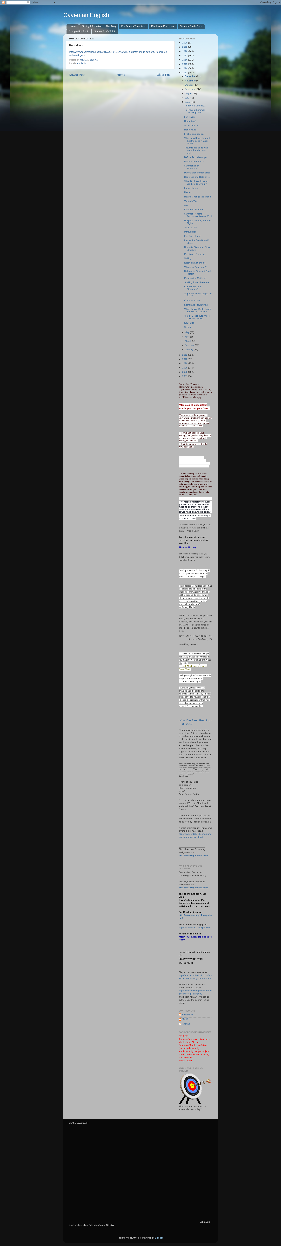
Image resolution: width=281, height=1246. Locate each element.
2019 (185, 47)
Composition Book (78, 31)
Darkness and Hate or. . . (197, 177)
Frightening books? (194, 134)
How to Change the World (197, 197)
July (187, 98)
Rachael (186, 1024)
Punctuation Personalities (197, 173)
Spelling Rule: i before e (196, 282)
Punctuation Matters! (195, 278)
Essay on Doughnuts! (195, 263)
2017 (185, 55)
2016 (185, 60)
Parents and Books (194, 161)
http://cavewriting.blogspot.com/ (195, 927)
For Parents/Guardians (133, 26)
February (190, 345)
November (190, 81)
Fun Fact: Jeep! (192, 236)
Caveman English (86, 15)
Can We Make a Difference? (192, 287)
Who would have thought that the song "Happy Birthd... (197, 141)
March (188, 341)
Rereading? (190, 121)
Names (188, 192)
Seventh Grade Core (191, 26)
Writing (187, 258)
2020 (185, 43)
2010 (185, 363)
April (187, 337)
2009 (185, 368)
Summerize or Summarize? (192, 167)
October (189, 85)
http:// (182, 959)
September (191, 89)
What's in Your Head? (195, 267)
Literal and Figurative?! (196, 305)
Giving (187, 327)
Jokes (187, 205)
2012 (185, 355)
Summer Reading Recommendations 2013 (198, 215)
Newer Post (77, 74)
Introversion (190, 232)
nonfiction (82, 63)
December (190, 76)
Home (73, 26)
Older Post (164, 74)
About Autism (191, 125)
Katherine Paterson (194, 209)
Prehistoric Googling (194, 254)
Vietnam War (190, 201)
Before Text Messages (195, 157)
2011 (185, 359)
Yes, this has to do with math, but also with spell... (196, 150)
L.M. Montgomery (190, 665)
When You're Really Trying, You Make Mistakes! (198, 310)
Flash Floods (191, 188)
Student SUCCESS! (104, 31)
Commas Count (192, 300)
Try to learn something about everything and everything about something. (193, 540)
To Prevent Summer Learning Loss (194, 111)
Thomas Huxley (187, 547)
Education (189, 323)
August (189, 93)
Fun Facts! (189, 117)
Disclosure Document (162, 26)
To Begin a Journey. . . (195, 105)
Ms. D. (185, 1019)
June (188, 102)
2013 (185, 72)
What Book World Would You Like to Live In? (196, 182)
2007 (185, 376)
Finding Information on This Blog (99, 26)
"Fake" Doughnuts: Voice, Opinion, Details (197, 317)
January (189, 349)
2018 (185, 51)
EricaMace (187, 1014)
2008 (185, 372)
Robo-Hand (190, 130)
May (187, 332)
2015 (185, 64)
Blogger (159, 1238)
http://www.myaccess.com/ (193, 855)
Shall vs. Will (190, 227)
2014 (185, 68)
